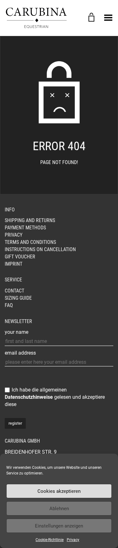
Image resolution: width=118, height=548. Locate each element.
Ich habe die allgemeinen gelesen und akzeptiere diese (55, 397)
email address (20, 353)
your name (16, 332)
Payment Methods (25, 228)
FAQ (9, 305)
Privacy (73, 540)
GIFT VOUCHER (20, 257)
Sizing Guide (18, 298)
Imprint (13, 264)
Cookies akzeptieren (59, 491)
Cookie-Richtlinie (50, 540)
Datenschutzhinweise (29, 397)
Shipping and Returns (30, 220)
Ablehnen (59, 508)
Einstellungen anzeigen (59, 526)
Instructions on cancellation (40, 249)
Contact (14, 291)
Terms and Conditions (30, 242)
